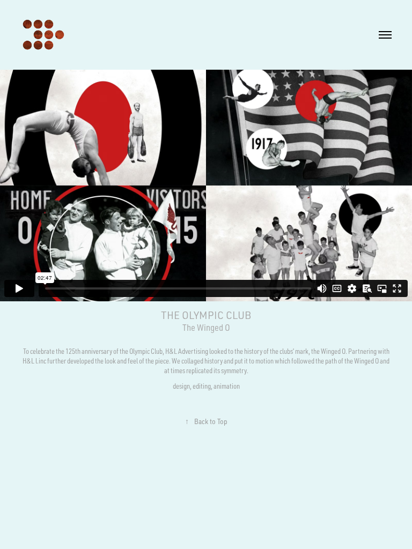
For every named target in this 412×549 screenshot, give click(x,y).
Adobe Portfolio (221, 461)
